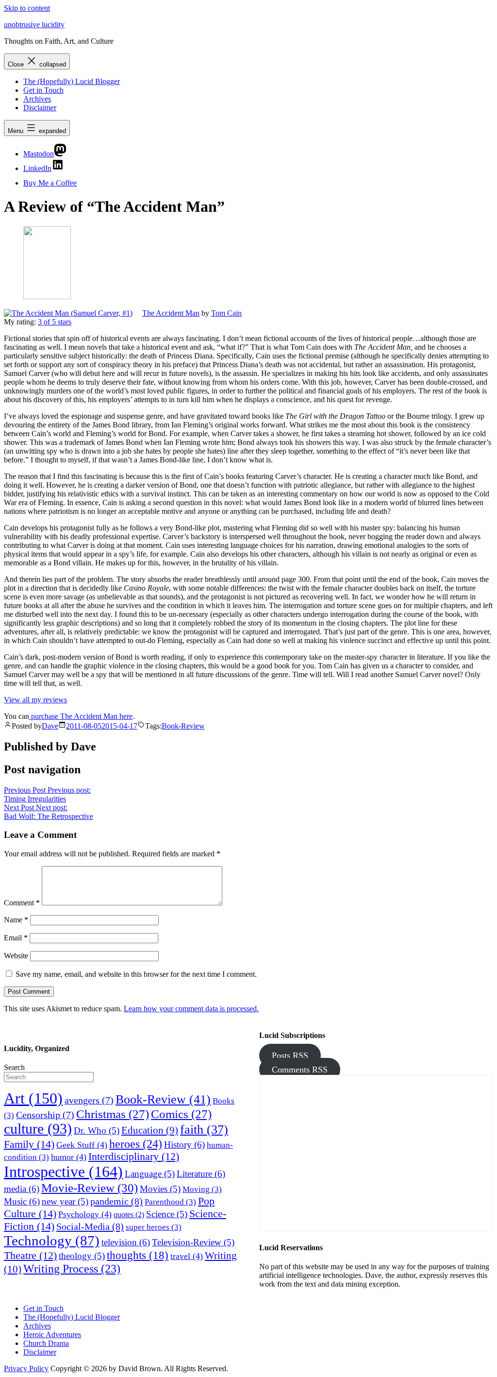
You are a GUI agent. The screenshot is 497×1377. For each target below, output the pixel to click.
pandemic (116, 1201)
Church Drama (46, 1343)
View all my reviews (35, 700)
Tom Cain (226, 313)
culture (38, 1129)
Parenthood (170, 1202)
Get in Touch (43, 90)
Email (16, 938)
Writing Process (71, 1268)
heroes (135, 1143)
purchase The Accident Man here (81, 716)
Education (149, 1130)
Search (14, 1067)
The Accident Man (170, 313)
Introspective (63, 1171)
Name (16, 920)
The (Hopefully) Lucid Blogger (71, 81)
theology (82, 1256)
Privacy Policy (26, 1368)
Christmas (112, 1114)
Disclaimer (39, 107)
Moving (202, 1189)
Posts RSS (290, 1055)
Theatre (30, 1255)
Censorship (45, 1114)
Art (33, 1098)
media (21, 1189)
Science (166, 1214)
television (125, 1242)
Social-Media (90, 1226)
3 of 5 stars (54, 322)
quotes (129, 1214)
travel (186, 1256)
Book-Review (183, 726)
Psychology (85, 1214)
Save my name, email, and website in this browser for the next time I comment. (136, 974)
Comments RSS (300, 1069)
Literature (201, 1174)
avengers (89, 1100)
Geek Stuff (81, 1145)
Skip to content (27, 8)
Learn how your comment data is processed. (191, 1008)
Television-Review (193, 1242)
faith (204, 1129)
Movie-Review (89, 1187)
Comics (181, 1114)
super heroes (154, 1227)
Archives (37, 99)
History (184, 1144)
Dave (50, 726)
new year (65, 1201)
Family (29, 1144)
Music (22, 1201)
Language (150, 1174)
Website (16, 956)
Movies (160, 1189)
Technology (51, 1240)
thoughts (137, 1255)
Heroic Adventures (52, 1334)
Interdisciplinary (133, 1156)
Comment (22, 903)
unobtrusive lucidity (34, 24)
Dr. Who (96, 1130)
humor (68, 1157)
